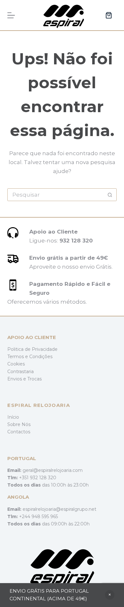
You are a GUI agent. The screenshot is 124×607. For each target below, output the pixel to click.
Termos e (18, 356)
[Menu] (11, 15)
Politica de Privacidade (32, 349)
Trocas (34, 379)
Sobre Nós (19, 424)
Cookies (16, 364)
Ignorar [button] (109, 595)
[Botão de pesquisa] (110, 194)
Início (13, 417)
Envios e (17, 379)
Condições (40, 356)
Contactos (18, 432)
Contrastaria (20, 371)
